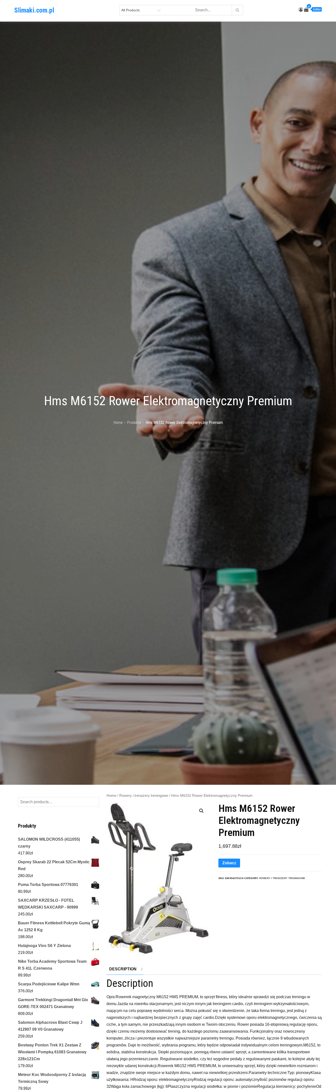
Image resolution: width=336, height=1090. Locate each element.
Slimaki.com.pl (34, 10)
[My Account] (301, 9)
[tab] (125, 969)
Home (111, 796)
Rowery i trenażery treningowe (143, 796)
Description (123, 969)
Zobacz (229, 863)
